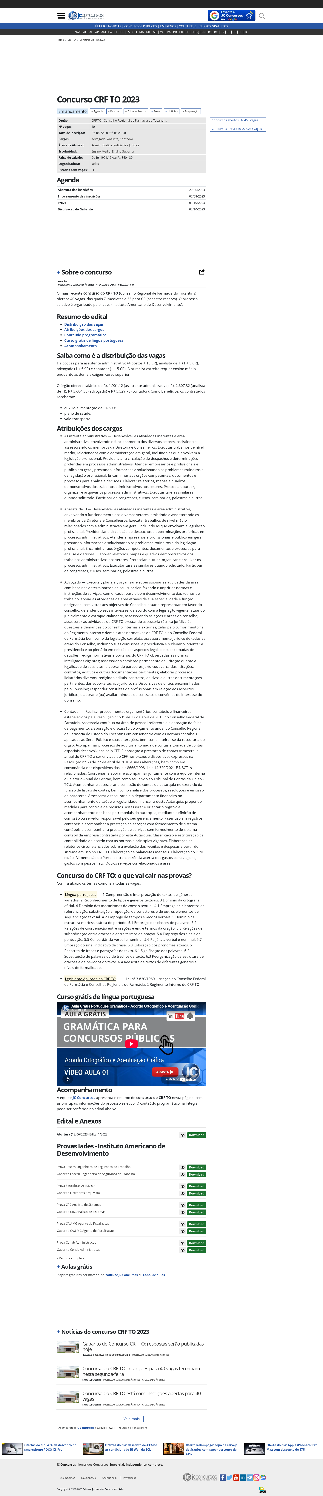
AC (85, 32)
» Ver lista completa (70, 1258)
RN (204, 32)
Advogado (98, 139)
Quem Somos (67, 1478)
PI (192, 32)
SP (234, 32)
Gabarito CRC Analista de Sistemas (81, 1212)
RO (216, 32)
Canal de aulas (154, 1275)
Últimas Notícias (108, 26)
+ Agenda (97, 111)
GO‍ (134, 32)
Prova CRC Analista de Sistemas (79, 1205)
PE (187, 32)
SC (228, 32)
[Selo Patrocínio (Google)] (231, 15)
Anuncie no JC (109, 1478)
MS (155, 32)
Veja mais (132, 1418)
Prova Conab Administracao (76, 1242)
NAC (78, 32)
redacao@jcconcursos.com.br (112, 1354)
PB (175, 32)
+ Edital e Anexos (136, 111)
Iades (95, 164)
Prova (156, 111)
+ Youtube (122, 1427)
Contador (126, 139)
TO (246, 32)
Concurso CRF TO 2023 (92, 39)
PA (169, 32)
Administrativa (101, 145)
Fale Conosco (88, 1478)
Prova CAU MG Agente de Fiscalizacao (83, 1223)
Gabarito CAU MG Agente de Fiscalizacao (85, 1231)
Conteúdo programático (85, 334)
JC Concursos (83, 1097)
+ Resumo (114, 111)
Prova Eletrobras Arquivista (76, 1186)
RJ (197, 32)
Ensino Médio (100, 151)
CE (116, 32)
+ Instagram (139, 1427)
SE (240, 32)
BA (110, 32)
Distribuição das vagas (84, 324)
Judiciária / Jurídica (126, 145)
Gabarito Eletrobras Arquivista (78, 1193)
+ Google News (104, 1427)
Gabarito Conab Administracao (79, 1250)
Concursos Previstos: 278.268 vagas (237, 129)
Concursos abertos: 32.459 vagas (235, 120)
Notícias (171, 111)
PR (181, 32)
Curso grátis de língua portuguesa (94, 340)
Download (196, 1135)
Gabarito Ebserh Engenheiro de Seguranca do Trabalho (96, 1174)
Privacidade (129, 1478)
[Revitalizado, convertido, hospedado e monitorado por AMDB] (262, 1489)
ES (128, 32)
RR (222, 32)
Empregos (168, 26)
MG (162, 32)
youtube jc (187, 26)
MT (148, 32)
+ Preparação (191, 111)
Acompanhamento (80, 345)
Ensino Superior (123, 151)
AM (103, 32)
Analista (112, 139)
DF (122, 32)
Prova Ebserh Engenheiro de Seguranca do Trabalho (94, 1167)
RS (210, 32)
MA (141, 32)
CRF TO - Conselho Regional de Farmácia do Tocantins (129, 120)
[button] (182, 1135)
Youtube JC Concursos (121, 1275)
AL (91, 32)
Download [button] (196, 1167)
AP (97, 32)
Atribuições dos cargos (84, 329)
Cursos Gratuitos (213, 26)
